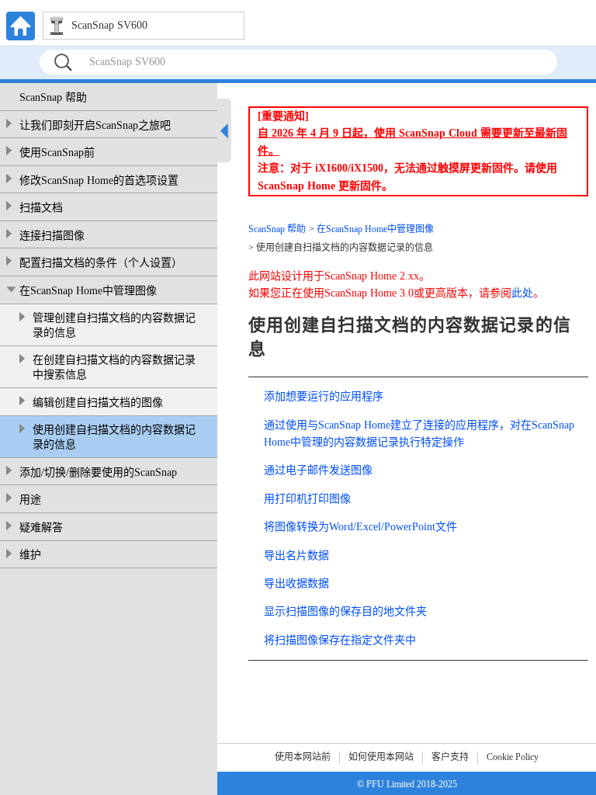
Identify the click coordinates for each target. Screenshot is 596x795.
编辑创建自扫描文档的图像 (98, 402)
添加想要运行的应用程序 (323, 396)
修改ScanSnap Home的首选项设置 (98, 180)
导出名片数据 (296, 555)
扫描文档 (41, 208)
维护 (30, 555)
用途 (30, 499)
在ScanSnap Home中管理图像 (88, 291)
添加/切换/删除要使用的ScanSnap (98, 472)
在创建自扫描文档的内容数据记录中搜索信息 (114, 367)
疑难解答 (41, 527)
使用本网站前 (303, 757)
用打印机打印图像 (307, 499)
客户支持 (450, 757)
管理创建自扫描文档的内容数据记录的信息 (114, 325)
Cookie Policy (513, 757)
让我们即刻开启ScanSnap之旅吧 (95, 125)
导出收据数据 (296, 583)
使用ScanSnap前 (57, 152)
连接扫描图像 (52, 235)
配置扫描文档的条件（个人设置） (100, 263)
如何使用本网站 (381, 757)
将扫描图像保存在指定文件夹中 (340, 640)
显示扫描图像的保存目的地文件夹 (345, 611)
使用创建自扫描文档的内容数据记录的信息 (114, 437)
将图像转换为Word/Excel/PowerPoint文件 (360, 527)
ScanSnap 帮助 (53, 97)
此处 (522, 293)
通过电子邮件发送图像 (318, 470)
